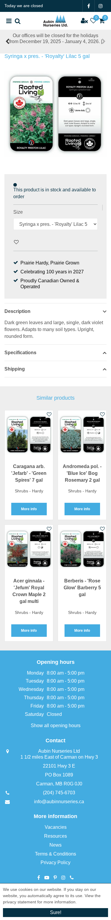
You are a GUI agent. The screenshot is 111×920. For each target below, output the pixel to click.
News (55, 844)
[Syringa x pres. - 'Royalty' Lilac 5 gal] (55, 114)
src (17, 20)
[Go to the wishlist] (93, 20)
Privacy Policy (55, 862)
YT (46, 877)
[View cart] (102, 20)
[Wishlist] (93, 20)
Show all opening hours (56, 725)
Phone (72, 877)
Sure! (55, 912)
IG (101, 6)
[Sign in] (84, 20)
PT (55, 877)
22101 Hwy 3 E (59, 765)
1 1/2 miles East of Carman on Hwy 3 (59, 757)
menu (8, 20)
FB (88, 6)
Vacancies (56, 827)
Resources (55, 836)
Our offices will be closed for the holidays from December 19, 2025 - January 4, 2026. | (55, 38)
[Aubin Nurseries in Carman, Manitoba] (55, 21)
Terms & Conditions (55, 853)
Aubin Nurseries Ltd (59, 751)
